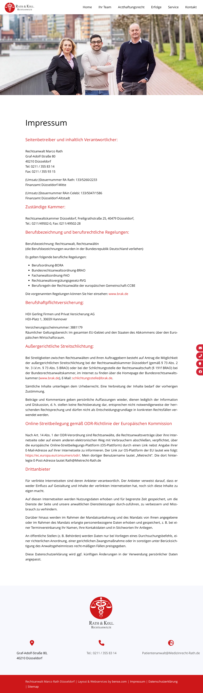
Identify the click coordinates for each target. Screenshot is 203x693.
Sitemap (33, 686)
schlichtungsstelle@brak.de (92, 378)
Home (87, 7)
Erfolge (156, 7)
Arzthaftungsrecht (131, 7)
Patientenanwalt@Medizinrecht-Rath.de (171, 653)
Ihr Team (104, 7)
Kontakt (191, 7)
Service (173, 7)
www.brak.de (118, 294)
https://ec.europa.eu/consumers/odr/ (52, 455)
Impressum (137, 681)
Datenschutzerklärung (163, 681)
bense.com (119, 681)
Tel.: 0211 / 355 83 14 (101, 653)
